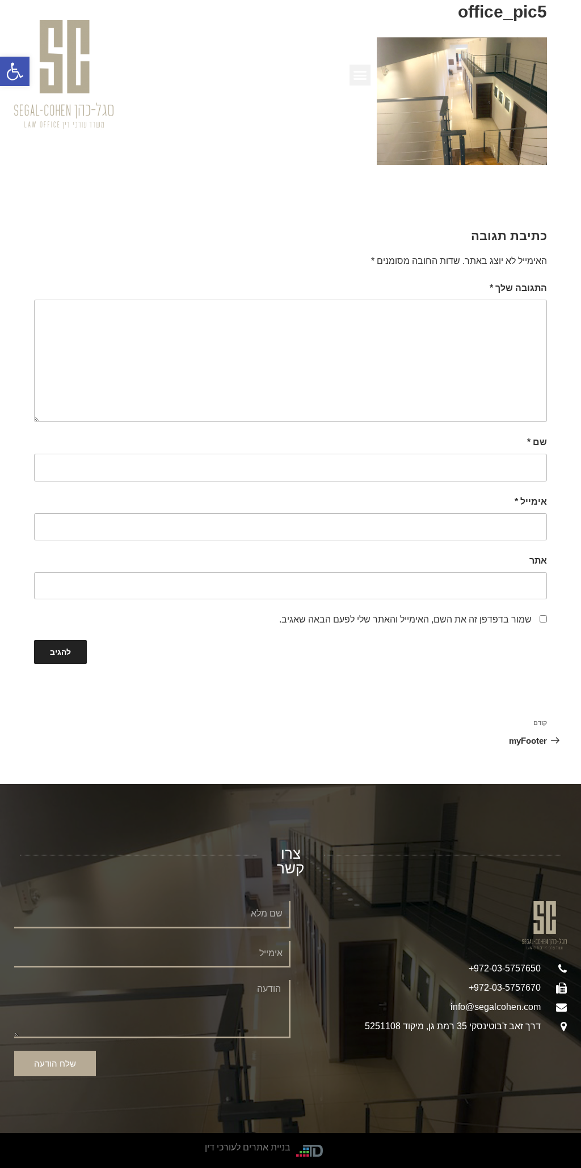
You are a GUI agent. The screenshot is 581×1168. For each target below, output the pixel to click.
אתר (538, 560)
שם (537, 442)
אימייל (531, 501)
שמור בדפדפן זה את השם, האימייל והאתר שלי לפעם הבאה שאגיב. (405, 619)
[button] (15, 71)
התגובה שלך (518, 288)
